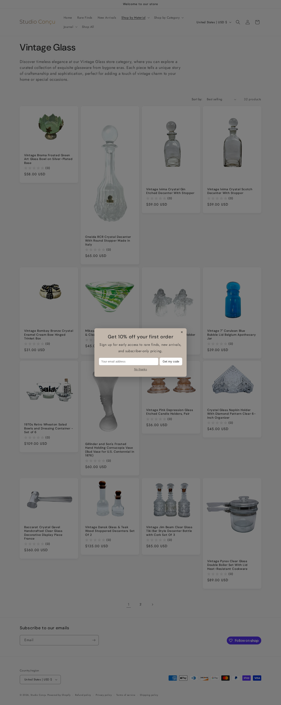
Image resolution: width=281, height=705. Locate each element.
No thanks (140, 369)
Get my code (171, 361)
